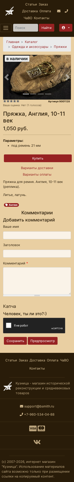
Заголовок (11, 245)
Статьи (31, 4)
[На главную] (9, 11)
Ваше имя (11, 226)
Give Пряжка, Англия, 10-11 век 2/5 (8, 101)
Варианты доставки (37, 168)
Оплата (45, 11)
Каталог (31, 42)
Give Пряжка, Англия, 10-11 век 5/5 (18, 101)
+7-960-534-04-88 (39, 414)
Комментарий (15, 263)
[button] (65, 28)
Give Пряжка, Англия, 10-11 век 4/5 (14, 101)
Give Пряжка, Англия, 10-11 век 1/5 (4, 101)
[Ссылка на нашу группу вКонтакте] (37, 443)
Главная (12, 42)
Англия (13, 204)
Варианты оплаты (37, 174)
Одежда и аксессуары (30, 47)
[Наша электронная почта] (59, 11)
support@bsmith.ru (39, 406)
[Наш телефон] (67, 11)
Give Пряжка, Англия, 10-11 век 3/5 (11, 101)
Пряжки (60, 47)
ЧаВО (28, 18)
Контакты (41, 18)
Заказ (43, 4)
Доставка (30, 11)
